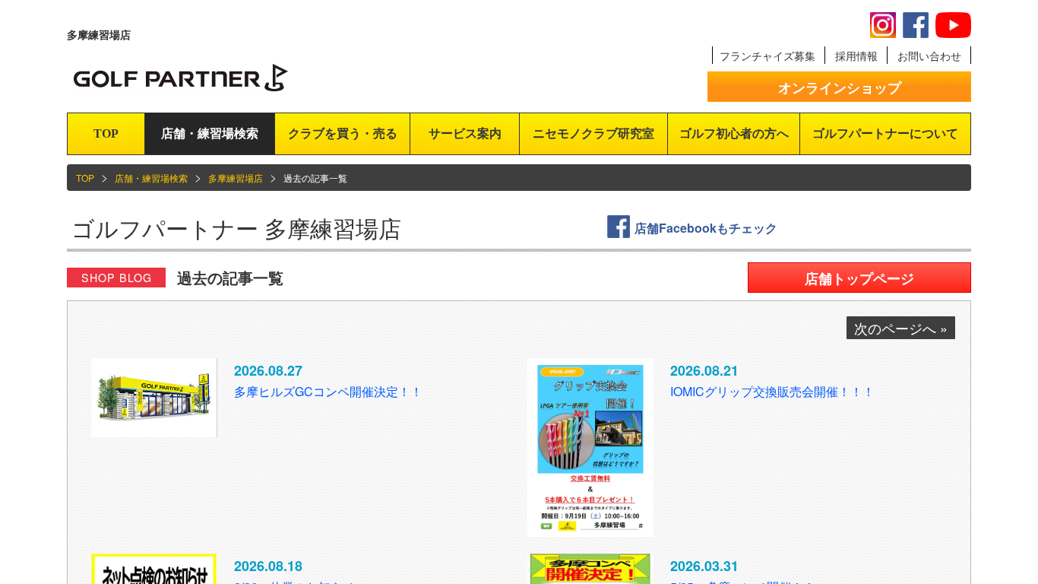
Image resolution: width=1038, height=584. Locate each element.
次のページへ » (901, 328)
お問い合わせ (929, 55)
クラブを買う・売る (342, 133)
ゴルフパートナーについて (885, 133)
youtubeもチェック (953, 25)
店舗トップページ (859, 278)
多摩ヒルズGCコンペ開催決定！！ (328, 391)
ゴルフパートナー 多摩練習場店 (236, 227)
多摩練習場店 (235, 177)
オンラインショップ (839, 87)
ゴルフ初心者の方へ (734, 133)
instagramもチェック (883, 25)
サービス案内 (465, 133)
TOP (106, 133)
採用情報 (856, 55)
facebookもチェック (916, 25)
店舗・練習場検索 (209, 133)
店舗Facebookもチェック (706, 227)
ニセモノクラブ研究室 (593, 133)
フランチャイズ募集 (767, 55)
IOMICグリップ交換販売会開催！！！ (772, 391)
